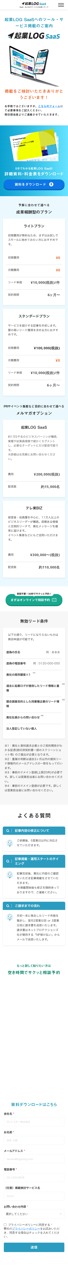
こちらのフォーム (49, 106)
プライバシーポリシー (26, 1228)
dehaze (61, 5)
